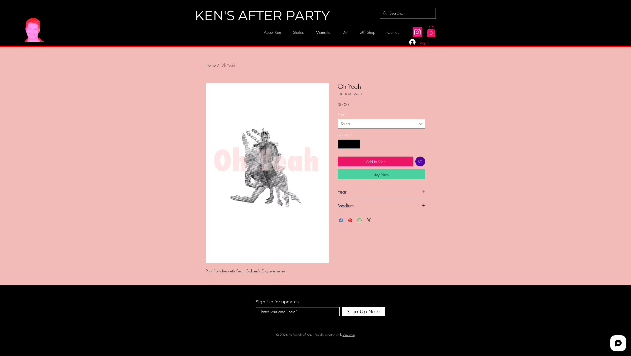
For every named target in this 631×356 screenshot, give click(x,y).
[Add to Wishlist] (420, 161)
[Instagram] (417, 32)
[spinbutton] (349, 144)
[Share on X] (369, 220)
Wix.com (349, 335)
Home (211, 65)
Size (342, 114)
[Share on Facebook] (341, 220)
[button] (431, 31)
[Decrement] (341, 144)
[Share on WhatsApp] (360, 220)
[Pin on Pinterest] (350, 220)
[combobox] (381, 124)
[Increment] (356, 144)
